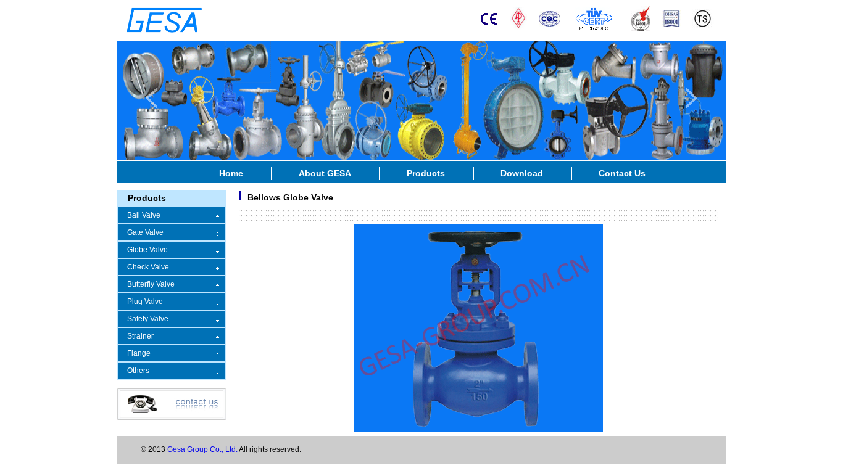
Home (231, 173)
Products (426, 173)
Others (138, 370)
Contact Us (622, 173)
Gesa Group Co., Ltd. (202, 449)
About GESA (325, 173)
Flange (139, 353)
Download (521, 173)
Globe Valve (147, 249)
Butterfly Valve (151, 284)
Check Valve (148, 267)
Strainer (140, 336)
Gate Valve (145, 232)
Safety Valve (147, 318)
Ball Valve (143, 215)
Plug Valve (145, 301)
